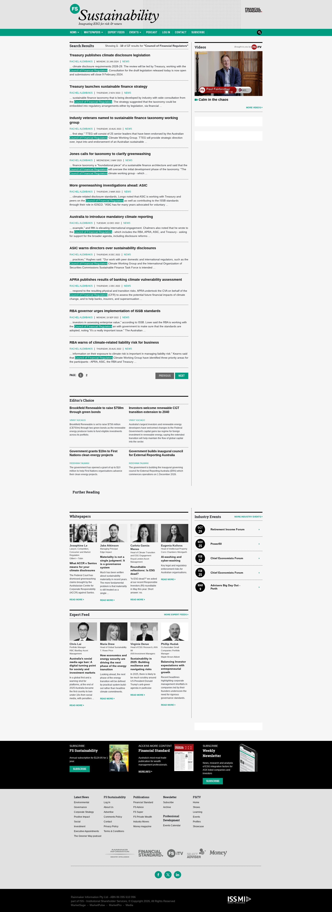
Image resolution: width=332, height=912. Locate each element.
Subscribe (198, 32)
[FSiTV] (256, 47)
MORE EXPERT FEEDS (175, 614)
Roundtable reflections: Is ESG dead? (142, 570)
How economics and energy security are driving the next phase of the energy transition (113, 662)
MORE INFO (145, 771)
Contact (181, 32)
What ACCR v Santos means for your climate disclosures (83, 567)
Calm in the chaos (213, 100)
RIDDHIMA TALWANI (79, 463)
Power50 (216, 543)
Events (134, 32)
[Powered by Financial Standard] (253, 10)
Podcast (151, 32)
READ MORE (76, 599)
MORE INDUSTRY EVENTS (247, 517)
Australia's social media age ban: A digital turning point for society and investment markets (83, 665)
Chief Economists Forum (227, 558)
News (73, 32)
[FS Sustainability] (114, 14)
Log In (166, 32)
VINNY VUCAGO (78, 420)
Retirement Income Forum (227, 529)
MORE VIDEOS (253, 107)
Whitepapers (92, 32)
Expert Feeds (116, 32)
